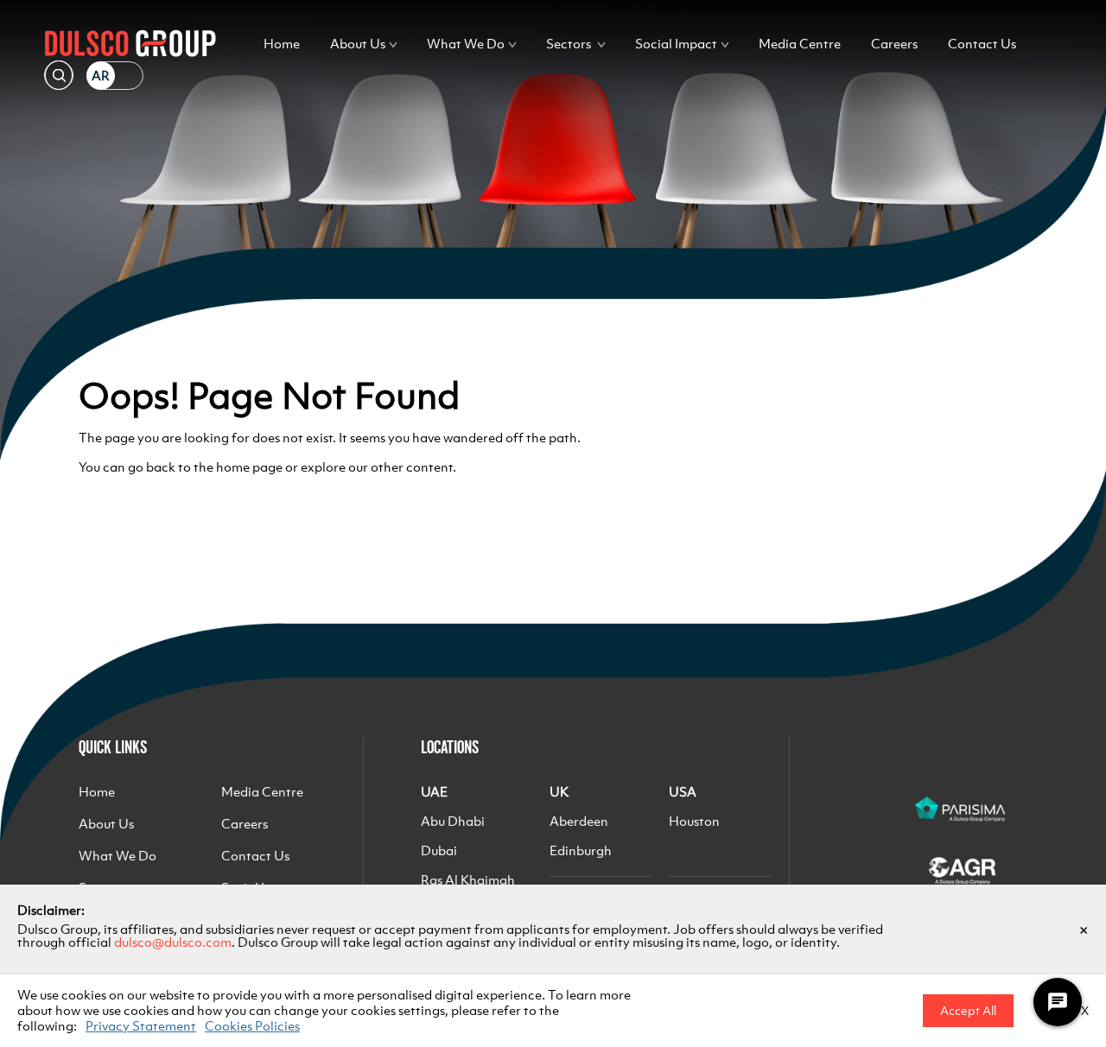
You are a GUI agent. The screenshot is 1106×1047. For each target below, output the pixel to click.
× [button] (1083, 930)
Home (282, 43)
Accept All (968, 1010)
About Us (357, 43)
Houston (694, 821)
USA (682, 792)
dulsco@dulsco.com (173, 942)
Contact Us (982, 43)
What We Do (466, 43)
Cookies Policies (252, 1026)
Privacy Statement (141, 1026)
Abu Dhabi (453, 821)
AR (101, 75)
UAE (434, 792)
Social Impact (676, 43)
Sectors (568, 43)
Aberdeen (579, 821)
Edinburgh (581, 850)
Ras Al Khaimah (468, 880)
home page (249, 467)
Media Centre (800, 43)
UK (559, 792)
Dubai (439, 850)
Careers (894, 43)
